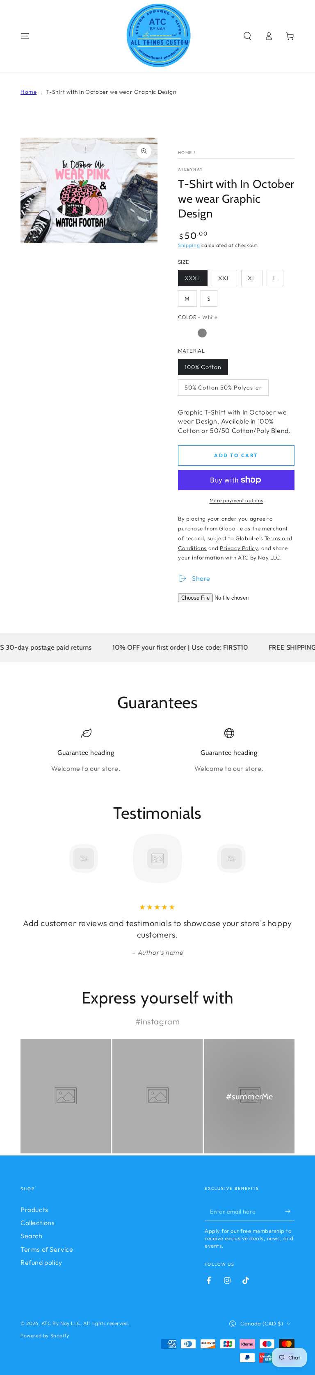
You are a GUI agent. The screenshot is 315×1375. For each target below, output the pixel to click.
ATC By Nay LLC (60, 1323)
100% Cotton (203, 367)
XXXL (193, 278)
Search (32, 1236)
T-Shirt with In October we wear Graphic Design (111, 91)
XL (252, 278)
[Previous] (29, 858)
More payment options (236, 500)
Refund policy (41, 1262)
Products (34, 1209)
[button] (247, 36)
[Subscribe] (289, 1212)
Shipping (189, 245)
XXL (224, 278)
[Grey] (202, 333)
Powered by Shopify (45, 1335)
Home (29, 91)
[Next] (286, 858)
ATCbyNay (190, 169)
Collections (38, 1223)
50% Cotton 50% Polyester (223, 387)
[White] (185, 333)
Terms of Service (47, 1249)
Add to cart (236, 455)
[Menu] (25, 36)
